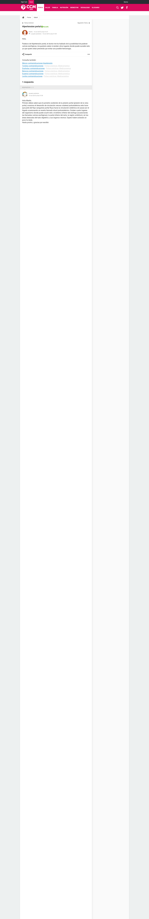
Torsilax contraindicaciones (32, 66)
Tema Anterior (29, 23)
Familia (55, 7)
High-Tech (24, 2)
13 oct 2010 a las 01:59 (49, 34)
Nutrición (64, 7)
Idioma (126, 2)
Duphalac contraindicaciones (33, 68)
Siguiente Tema (82, 23)
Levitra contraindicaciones (32, 76)
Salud (31, 2)
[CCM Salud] (28, 7)
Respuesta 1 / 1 (28, 87)
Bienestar (74, 7)
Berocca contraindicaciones (32, 71)
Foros (40, 7)
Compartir (28, 54)
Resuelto (46, 27)
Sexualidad (85, 7)
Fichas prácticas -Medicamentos (57, 66)
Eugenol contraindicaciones (32, 74)
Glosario (95, 7)
